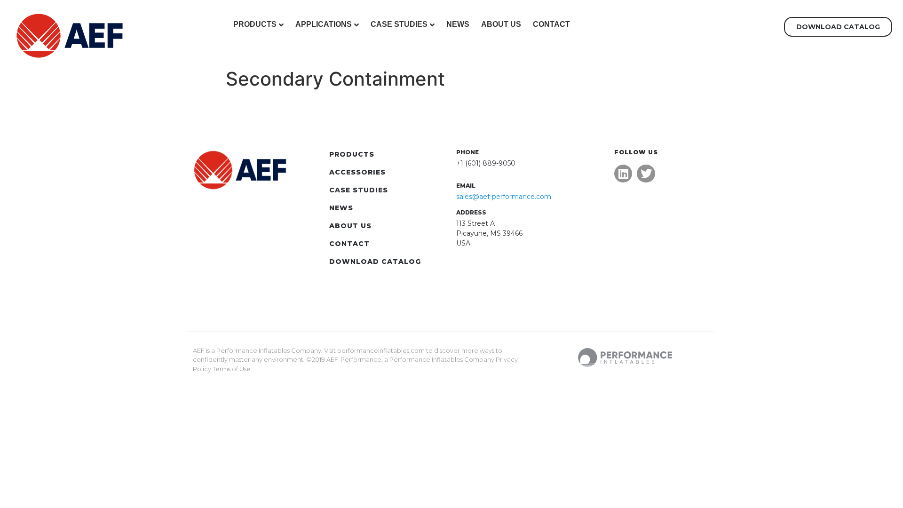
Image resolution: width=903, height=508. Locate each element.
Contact (551, 24)
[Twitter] (646, 174)
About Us (501, 24)
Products (255, 24)
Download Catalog (375, 261)
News (457, 24)
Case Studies (399, 24)
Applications (323, 24)
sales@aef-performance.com (503, 196)
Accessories (357, 172)
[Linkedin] (623, 174)
